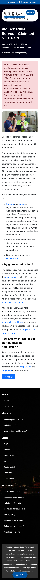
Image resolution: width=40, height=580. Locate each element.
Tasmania (8, 473)
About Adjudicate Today (13, 420)
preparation (25, 367)
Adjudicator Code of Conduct (15, 503)
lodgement (7, 370)
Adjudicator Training (12, 532)
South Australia (10, 467)
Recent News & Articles (13, 520)
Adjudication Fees (11, 425)
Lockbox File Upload (29, 2)
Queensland (9, 478)
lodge (21, 204)
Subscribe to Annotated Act (14, 526)
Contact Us (8, 406)
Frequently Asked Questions (15, 497)
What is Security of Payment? (15, 431)
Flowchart (8, 377)
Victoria (7, 450)
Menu (21, 575)
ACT (6, 461)
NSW (6, 444)
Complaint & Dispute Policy (15, 509)
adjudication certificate (12, 322)
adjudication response (12, 302)
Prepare (10, 204)
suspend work (13, 258)
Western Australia (11, 456)
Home (6, 401)
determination (11, 277)
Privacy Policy (9, 515)
